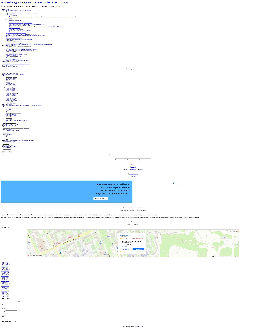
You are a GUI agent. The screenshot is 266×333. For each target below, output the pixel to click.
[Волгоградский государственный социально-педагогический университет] (133, 174)
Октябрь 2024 (5, 271)
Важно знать (9, 118)
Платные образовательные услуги (14, 38)
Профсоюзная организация (9, 123)
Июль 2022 (4, 291)
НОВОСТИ (6, 144)
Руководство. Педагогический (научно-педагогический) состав (21, 34)
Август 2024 (5, 273)
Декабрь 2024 (5, 269)
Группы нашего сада (8, 87)
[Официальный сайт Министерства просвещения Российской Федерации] (133, 167)
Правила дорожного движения (13, 113)
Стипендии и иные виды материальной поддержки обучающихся (21, 43)
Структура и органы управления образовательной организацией (21, 13)
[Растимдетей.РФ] (133, 176)
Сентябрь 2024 (5, 272)
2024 (7, 138)
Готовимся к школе (7, 104)
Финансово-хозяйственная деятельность (15, 36)
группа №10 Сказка (10, 99)
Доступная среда (10, 40)
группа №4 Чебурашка (11, 92)
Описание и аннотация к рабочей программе (19, 25)
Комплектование (13, 15)
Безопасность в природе (11, 121)
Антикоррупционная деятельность (11, 124)
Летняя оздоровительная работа (13, 56)
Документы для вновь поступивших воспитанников (18, 46)
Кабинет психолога (10, 80)
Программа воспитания (14, 28)
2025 (7, 139)
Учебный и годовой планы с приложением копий (20, 23)
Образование (9, 19)
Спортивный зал (10, 83)
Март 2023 (4, 284)
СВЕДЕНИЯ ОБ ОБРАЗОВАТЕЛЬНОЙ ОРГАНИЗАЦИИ (17, 10)
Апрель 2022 (5, 294)
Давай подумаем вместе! (12, 55)
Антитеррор (9, 111)
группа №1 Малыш (10, 88)
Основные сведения (11, 11)
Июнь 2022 (4, 292)
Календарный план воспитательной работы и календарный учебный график (27, 24)
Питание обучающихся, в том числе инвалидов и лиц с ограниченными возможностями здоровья (29, 44)
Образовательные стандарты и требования (16, 33)
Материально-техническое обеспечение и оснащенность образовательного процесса (26, 35)
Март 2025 (4, 268)
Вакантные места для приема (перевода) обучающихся (19, 39)
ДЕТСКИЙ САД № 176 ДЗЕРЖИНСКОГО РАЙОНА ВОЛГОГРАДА (35, 2)
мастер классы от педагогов (15, 52)
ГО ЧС (7, 110)
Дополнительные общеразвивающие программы (20, 31)
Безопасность (6, 106)
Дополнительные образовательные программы (20, 30)
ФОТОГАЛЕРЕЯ (7, 147)
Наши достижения (7, 129)
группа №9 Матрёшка (11, 98)
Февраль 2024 (5, 277)
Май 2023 (4, 282)
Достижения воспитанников (13, 130)
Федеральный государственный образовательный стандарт (20, 50)
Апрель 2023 (5, 283)
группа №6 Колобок (11, 94)
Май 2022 (4, 293)
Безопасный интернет (11, 114)
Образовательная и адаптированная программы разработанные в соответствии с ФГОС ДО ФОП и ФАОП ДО (35, 26)
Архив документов (7, 134)
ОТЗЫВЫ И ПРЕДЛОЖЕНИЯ (10, 146)
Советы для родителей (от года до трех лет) (16, 54)
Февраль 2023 (5, 286)
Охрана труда (9, 109)
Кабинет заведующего (11, 77)
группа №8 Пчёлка (10, 96)
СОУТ (10, 18)
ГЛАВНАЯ (6, 9)
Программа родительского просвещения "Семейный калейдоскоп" (22, 49)
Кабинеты (5, 75)
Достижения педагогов (11, 131)
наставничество (7, 62)
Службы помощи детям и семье (13, 59)
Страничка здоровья (11, 57)
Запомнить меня (5, 313)
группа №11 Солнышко (11, 100)
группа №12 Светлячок (11, 101)
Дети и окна (9, 119)
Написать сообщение (100, 198)
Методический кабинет (11, 78)
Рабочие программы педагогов (16, 29)
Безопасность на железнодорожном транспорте (17, 120)
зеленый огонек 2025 (8, 65)
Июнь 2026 (4, 262)
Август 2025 (5, 266)
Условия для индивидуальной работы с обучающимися (16, 128)
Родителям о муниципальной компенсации (16, 47)
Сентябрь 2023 (5, 281)
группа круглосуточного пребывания (12, 66)
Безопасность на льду (11, 115)
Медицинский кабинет (11, 85)
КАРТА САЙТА (7, 149)
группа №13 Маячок (11, 103)
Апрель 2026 (5, 263)
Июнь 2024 (4, 274)
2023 (7, 136)
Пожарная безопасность (11, 108)
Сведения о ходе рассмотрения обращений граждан (15, 126)
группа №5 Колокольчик (12, 93)
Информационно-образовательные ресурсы (13, 74)
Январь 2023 (5, 287)
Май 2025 (4, 267)
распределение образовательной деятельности (20, 21)
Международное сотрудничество (14, 41)
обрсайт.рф (140, 326)
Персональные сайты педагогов (10, 61)
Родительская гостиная (11, 51)
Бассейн (8, 82)
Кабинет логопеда (10, 79)
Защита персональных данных (10, 73)
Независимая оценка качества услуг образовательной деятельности (19, 140)
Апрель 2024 (5, 276)
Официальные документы (9, 125)
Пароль (3, 311)
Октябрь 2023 (5, 279)
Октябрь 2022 (5, 288)
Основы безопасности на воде (13, 116)
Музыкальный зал (10, 84)
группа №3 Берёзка (10, 90)
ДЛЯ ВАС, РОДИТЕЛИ (9, 45)
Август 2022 (5, 289)
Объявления (6, 133)
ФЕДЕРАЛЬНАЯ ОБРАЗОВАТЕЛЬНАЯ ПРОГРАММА (16, 64)
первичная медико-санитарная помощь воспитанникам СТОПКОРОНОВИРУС (22, 105)
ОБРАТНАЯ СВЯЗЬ (8, 145)
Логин (3, 308)
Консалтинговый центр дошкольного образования (18, 60)
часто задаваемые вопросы (9, 141)
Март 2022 (4, 296)
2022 (7, 135)
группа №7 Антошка (11, 95)
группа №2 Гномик (10, 89)
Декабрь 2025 (5, 264)
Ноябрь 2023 (5, 278)
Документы (9, 14)
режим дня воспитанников (15, 20)
